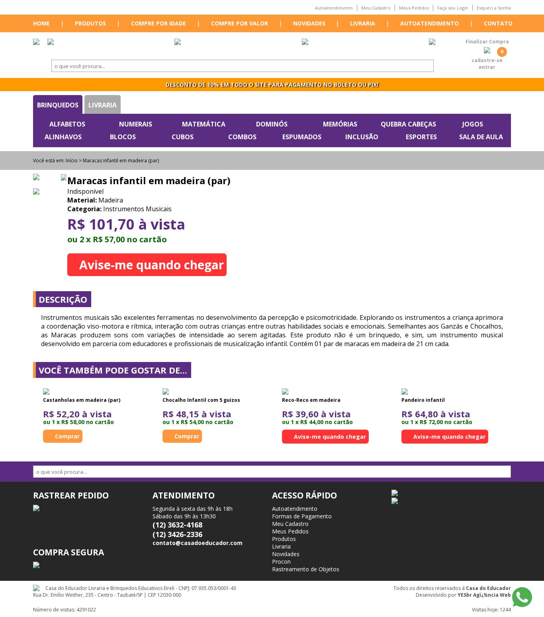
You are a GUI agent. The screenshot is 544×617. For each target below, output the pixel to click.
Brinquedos (57, 105)
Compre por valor (239, 23)
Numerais (135, 124)
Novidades (309, 23)
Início (72, 160)
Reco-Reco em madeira (311, 400)
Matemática (203, 124)
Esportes (421, 136)
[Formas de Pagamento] (177, 42)
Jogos (472, 124)
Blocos (123, 136)
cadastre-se (487, 60)
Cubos (183, 136)
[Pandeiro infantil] (404, 392)
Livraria (362, 23)
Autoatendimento (334, 8)
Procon (281, 561)
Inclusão (361, 136)
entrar (487, 67)
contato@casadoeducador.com (198, 543)
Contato (498, 23)
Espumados (301, 136)
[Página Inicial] (36, 42)
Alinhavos (63, 136)
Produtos (90, 23)
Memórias (340, 124)
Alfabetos (67, 124)
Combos (242, 136)
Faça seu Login (452, 8)
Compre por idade (158, 23)
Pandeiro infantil (423, 400)
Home (41, 23)
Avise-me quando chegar (151, 265)
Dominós (272, 124)
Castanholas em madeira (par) (81, 400)
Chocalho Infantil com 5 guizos (201, 400)
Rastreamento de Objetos (305, 569)
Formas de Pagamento (302, 516)
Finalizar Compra (487, 41)
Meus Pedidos (414, 8)
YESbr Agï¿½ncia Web (484, 595)
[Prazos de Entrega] (50, 42)
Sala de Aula (481, 136)
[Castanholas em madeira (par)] (46, 392)
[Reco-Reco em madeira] (285, 392)
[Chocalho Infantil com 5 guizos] (165, 392)
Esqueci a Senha (494, 8)
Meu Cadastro (376, 8)
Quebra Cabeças (408, 124)
